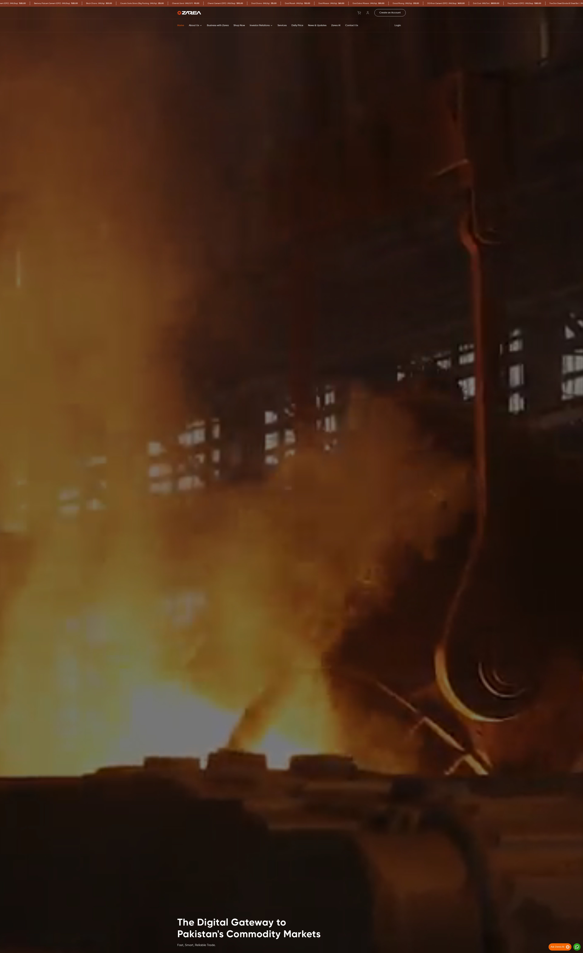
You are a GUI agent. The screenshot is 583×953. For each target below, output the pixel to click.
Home (180, 25)
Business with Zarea (218, 25)
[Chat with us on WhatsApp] (577, 947)
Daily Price (297, 25)
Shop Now (239, 25)
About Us (194, 25)
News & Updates (317, 25)
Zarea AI (335, 25)
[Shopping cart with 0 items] (359, 13)
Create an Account (390, 13)
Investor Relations (260, 25)
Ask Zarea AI (557, 947)
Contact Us (351, 25)
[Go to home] (189, 13)
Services (282, 25)
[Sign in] (368, 13)
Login (398, 25)
